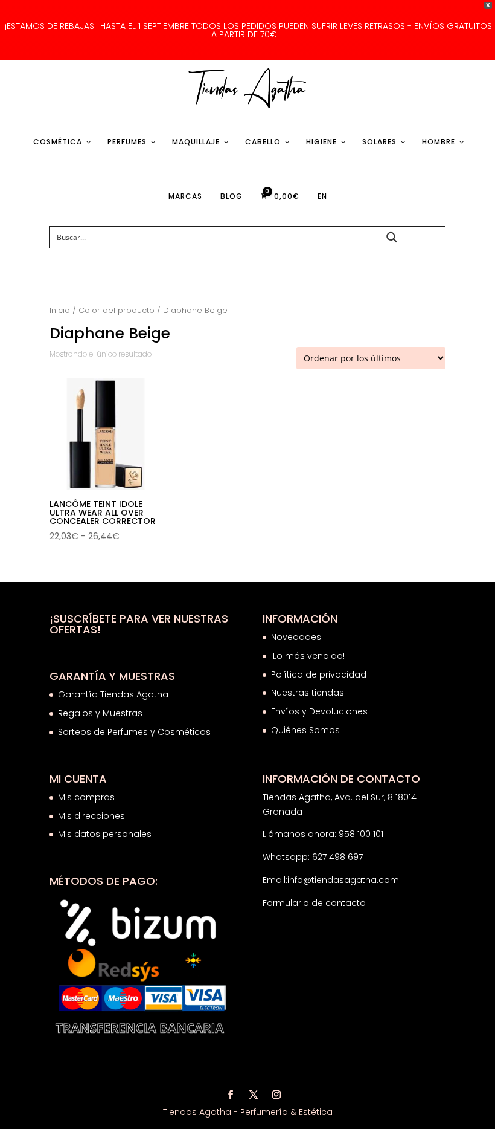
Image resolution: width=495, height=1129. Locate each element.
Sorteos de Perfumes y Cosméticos (134, 732)
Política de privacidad (318, 674)
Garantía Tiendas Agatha (113, 694)
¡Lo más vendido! (308, 656)
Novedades (296, 637)
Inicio (60, 310)
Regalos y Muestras (100, 713)
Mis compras (86, 797)
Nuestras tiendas (308, 693)
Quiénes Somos (305, 730)
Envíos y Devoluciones (320, 711)
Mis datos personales (105, 834)
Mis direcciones (91, 816)
